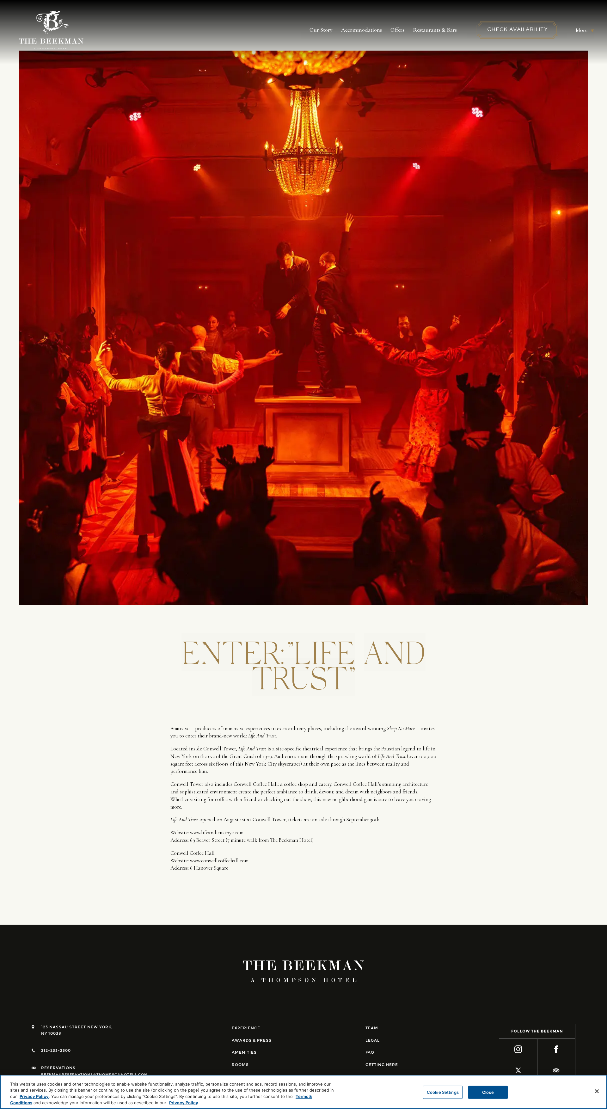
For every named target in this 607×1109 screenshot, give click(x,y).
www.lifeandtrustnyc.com (216, 832)
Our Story (321, 29)
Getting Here (381, 1064)
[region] (303, 1092)
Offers (397, 29)
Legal (372, 1040)
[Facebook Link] (556, 1049)
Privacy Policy (34, 1096)
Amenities (244, 1052)
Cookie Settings (443, 1092)
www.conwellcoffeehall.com (219, 860)
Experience (246, 1028)
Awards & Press (252, 1040)
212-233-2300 (56, 1050)
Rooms (240, 1064)
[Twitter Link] (518, 1070)
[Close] (597, 1091)
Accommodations (361, 29)
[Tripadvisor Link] (556, 1070)
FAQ (369, 1052)
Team (371, 1028)
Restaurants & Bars (435, 29)
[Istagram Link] (518, 1049)
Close (488, 1092)
